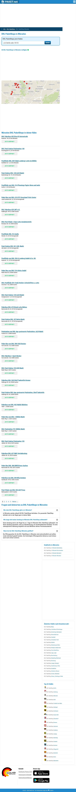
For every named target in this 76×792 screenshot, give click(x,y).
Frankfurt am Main (54, 703)
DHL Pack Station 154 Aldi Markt (12, 368)
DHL (4, 29)
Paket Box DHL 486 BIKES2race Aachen (14, 466)
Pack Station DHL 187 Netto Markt (13, 319)
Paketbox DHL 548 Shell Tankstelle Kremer (15, 380)
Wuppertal (52, 749)
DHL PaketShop (11, 29)
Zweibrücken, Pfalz (52, 666)
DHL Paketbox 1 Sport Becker (11, 356)
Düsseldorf (52, 718)
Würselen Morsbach (52, 553)
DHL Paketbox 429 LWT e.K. (10, 210)
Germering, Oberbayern (53, 632)
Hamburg (52, 692)
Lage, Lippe (50, 653)
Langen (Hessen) (51, 663)
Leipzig (51, 734)
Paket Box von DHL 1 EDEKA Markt (13, 417)
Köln (51, 699)
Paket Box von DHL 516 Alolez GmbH (13, 271)
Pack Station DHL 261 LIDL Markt (12, 246)
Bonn (51, 756)
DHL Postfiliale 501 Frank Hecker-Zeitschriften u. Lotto (20, 283)
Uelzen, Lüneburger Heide (53, 676)
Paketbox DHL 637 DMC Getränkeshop (14, 453)
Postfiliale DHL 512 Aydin (10, 234)
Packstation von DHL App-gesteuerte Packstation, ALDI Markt (22, 331)
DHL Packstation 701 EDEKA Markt (13, 429)
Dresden (51, 741)
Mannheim (52, 760)
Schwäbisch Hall (51, 640)
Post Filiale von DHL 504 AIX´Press (13, 490)
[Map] (30, 92)
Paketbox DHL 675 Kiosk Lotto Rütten (14, 307)
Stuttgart (52, 707)
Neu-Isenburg (50, 655)
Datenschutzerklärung (25, 778)
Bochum (51, 745)
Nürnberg (52, 737)
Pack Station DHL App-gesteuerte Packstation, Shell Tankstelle (22, 392)
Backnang (50, 660)
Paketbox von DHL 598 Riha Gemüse (13, 478)
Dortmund (52, 711)
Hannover (52, 726)
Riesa (49, 626)
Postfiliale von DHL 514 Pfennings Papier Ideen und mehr (20, 185)
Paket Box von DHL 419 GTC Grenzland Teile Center (18, 197)
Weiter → (15, 502)
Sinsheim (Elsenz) (51, 671)
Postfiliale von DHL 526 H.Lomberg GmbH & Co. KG (18, 258)
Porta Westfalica (51, 650)
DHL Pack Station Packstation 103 (12, 441)
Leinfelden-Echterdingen (53, 629)
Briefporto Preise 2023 (25, 772)
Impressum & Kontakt (25, 775)
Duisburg (52, 730)
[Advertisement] (30, 66)
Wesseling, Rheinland (52, 658)
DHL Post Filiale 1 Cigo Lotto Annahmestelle (16, 222)
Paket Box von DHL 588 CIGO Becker (13, 344)
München (52, 695)
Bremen (51, 722)
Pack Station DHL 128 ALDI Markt (12, 173)
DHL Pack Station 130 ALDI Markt (12, 295)
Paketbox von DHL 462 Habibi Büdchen (14, 405)
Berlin (51, 688)
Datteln (49, 642)
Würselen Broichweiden (53, 550)
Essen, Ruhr (52, 715)
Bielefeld (52, 753)
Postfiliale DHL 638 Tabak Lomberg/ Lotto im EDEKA (19, 161)
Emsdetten (50, 668)
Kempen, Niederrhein (52, 647)
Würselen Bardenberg (53, 548)
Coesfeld (49, 637)
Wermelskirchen (51, 634)
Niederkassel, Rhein (52, 645)
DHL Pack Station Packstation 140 (12, 149)
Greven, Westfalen (51, 673)
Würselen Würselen (52, 555)
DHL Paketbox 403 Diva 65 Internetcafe (14, 136)
